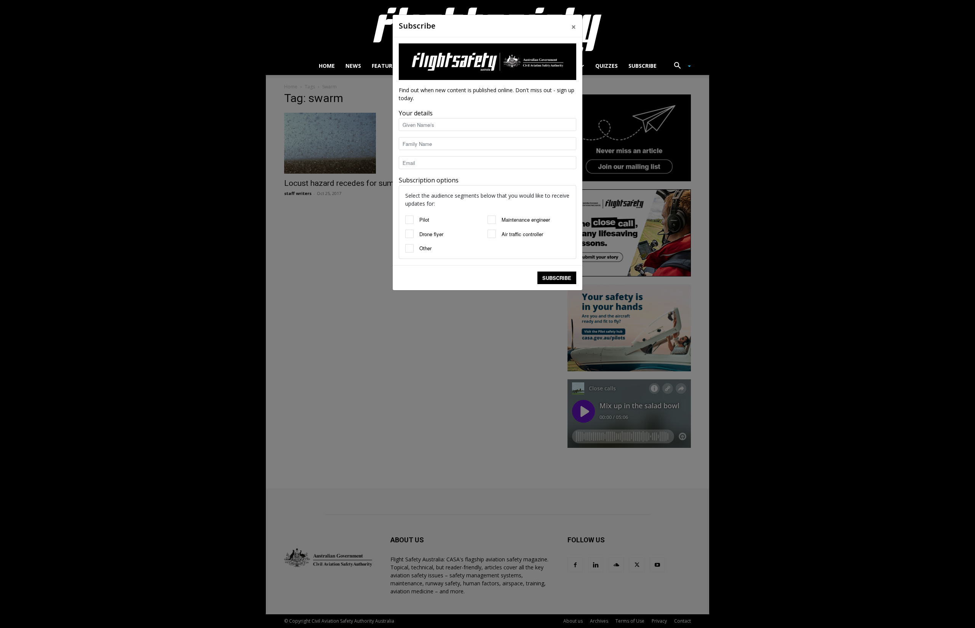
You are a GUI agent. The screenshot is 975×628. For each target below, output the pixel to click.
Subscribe (556, 277)
